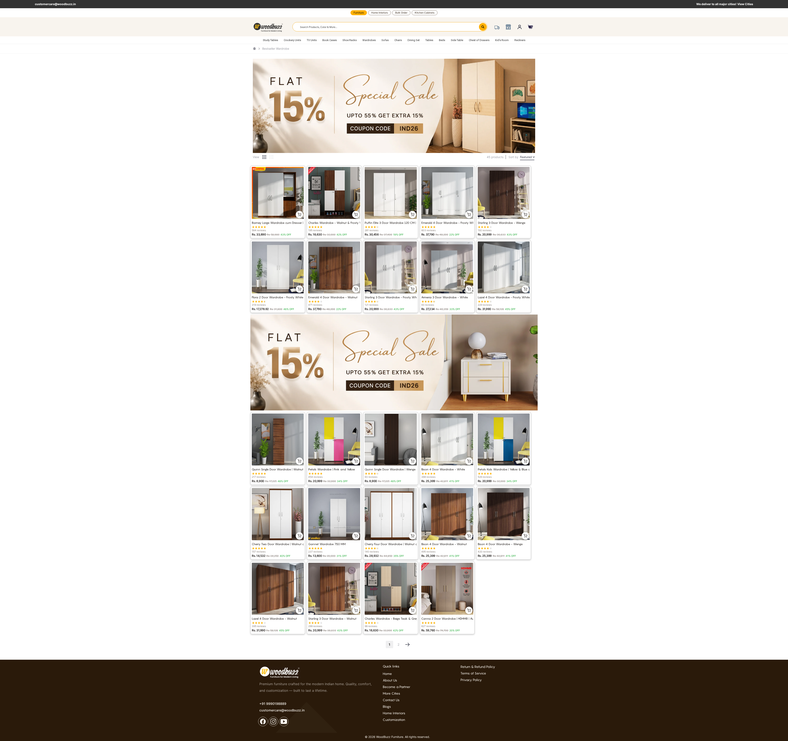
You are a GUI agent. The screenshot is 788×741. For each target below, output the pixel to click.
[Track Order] (497, 27)
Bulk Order (401, 12)
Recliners (519, 40)
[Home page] (254, 48)
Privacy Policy (471, 680)
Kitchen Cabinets (424, 12)
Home (387, 674)
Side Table (457, 40)
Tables (429, 40)
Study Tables (270, 40)
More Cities (391, 693)
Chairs (398, 40)
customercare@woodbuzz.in (55, 4)
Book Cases (329, 40)
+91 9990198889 (272, 704)
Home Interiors (379, 12)
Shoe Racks (349, 40)
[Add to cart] (299, 214)
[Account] (519, 27)
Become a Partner (396, 687)
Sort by (513, 157)
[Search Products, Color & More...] (483, 27)
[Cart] (530, 27)
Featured (526, 157)
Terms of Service (473, 673)
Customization (394, 720)
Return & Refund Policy (477, 667)
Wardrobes (369, 40)
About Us (390, 680)
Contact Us (391, 700)
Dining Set (414, 40)
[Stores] (508, 27)
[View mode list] (271, 157)
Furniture (359, 12)
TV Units (312, 40)
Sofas (385, 40)
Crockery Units (292, 40)
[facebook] (263, 721)
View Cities (745, 4)
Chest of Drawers (479, 40)
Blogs (387, 706)
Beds (442, 40)
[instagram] (273, 721)
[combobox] (390, 26)
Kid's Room (502, 40)
